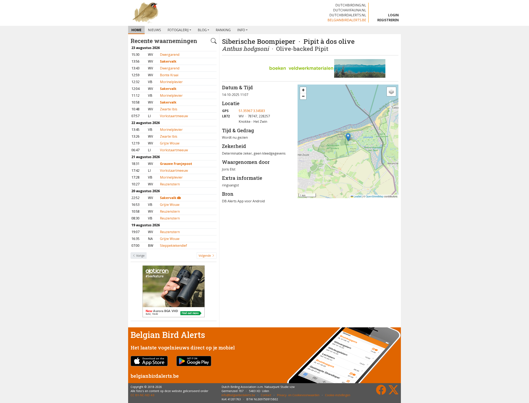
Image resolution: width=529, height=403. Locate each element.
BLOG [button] (202, 30)
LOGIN (393, 15)
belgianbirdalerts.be (347, 20)
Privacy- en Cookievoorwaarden (298, 395)
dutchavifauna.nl (349, 10)
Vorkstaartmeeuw (174, 116)
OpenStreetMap (375, 196)
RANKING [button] (223, 30)
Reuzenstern (170, 184)
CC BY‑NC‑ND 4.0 (142, 395)
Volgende (205, 256)
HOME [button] (136, 30)
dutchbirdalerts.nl (347, 15)
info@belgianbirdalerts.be (238, 395)
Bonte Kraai (169, 75)
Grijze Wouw (169, 143)
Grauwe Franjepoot (176, 163)
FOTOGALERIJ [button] (178, 30)
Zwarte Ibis (168, 109)
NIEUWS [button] (154, 30)
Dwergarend (169, 54)
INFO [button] (241, 30)
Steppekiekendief (173, 245)
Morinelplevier (171, 82)
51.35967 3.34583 (252, 110)
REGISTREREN (388, 20)
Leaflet (357, 196)
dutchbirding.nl (350, 5)
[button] (348, 137)
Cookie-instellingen (337, 395)
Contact (266, 395)
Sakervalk (168, 61)
